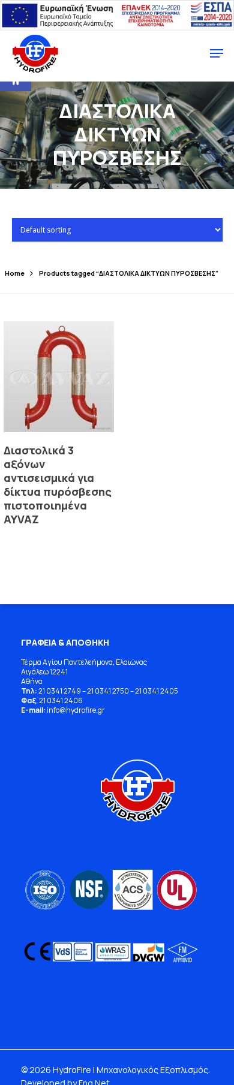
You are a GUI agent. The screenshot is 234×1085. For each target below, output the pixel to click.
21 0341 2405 (156, 691)
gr (101, 710)
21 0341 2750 (108, 691)
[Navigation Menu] (216, 53)
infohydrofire (72, 710)
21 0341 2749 (59, 691)
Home (15, 273)
